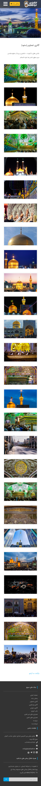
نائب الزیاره (34, 711)
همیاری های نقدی (32, 717)
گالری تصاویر (34, 701)
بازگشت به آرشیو (34, 673)
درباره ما (35, 720)
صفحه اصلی (34, 695)
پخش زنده (15, 4)
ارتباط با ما (35, 724)
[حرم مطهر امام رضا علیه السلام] (20, 73)
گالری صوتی (34, 708)
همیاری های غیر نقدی (31, 714)
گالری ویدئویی (33, 705)
